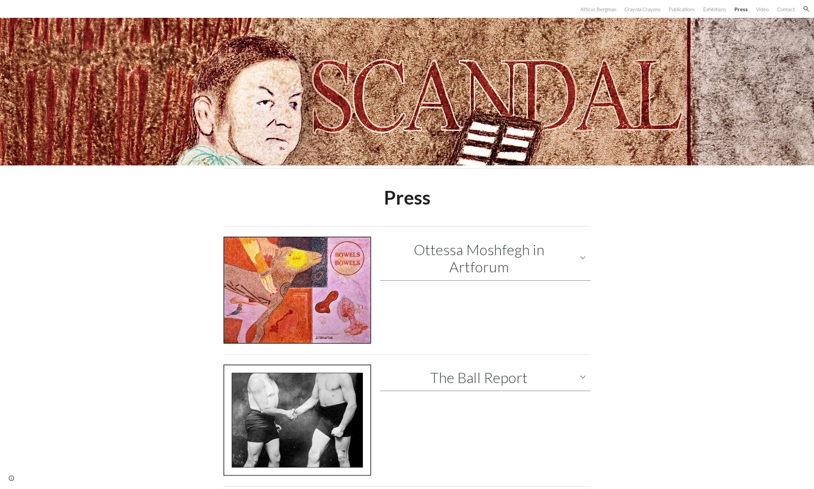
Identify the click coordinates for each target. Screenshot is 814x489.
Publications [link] (682, 9)
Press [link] (741, 9)
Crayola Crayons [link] (642, 9)
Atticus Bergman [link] (598, 9)
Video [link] (762, 9)
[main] (407, 197)
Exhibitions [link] (714, 9)
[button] (806, 9)
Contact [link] (786, 9)
